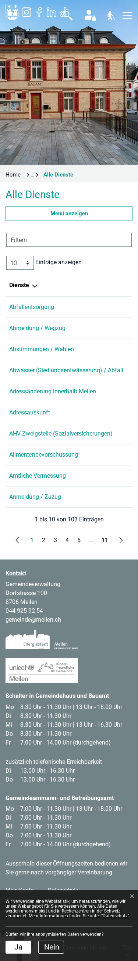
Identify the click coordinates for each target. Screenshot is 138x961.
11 (105, 540)
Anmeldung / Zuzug (35, 496)
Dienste (19, 285)
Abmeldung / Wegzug (37, 328)
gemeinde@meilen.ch (33, 619)
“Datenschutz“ (115, 915)
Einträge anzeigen (58, 262)
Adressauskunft (29, 412)
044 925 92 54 (24, 610)
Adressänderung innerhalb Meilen (52, 391)
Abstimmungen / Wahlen (41, 349)
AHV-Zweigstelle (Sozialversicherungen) (61, 433)
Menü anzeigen (69, 213)
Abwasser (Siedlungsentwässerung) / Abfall (66, 370)
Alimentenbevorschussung (43, 454)
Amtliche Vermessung (37, 475)
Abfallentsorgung (31, 306)
